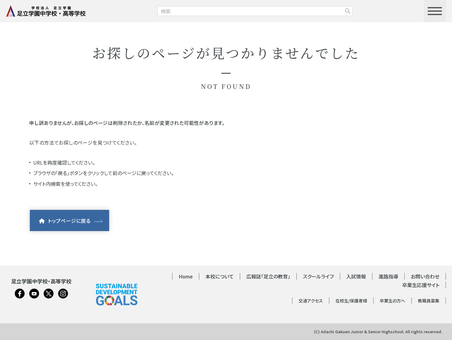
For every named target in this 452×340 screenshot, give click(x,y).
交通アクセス (311, 301)
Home (186, 276)
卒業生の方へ (392, 301)
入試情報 (356, 276)
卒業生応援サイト (420, 285)
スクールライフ (318, 276)
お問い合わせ (425, 276)
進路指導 (388, 276)
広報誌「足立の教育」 (268, 276)
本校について (219, 276)
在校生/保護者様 (351, 301)
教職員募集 (428, 301)
